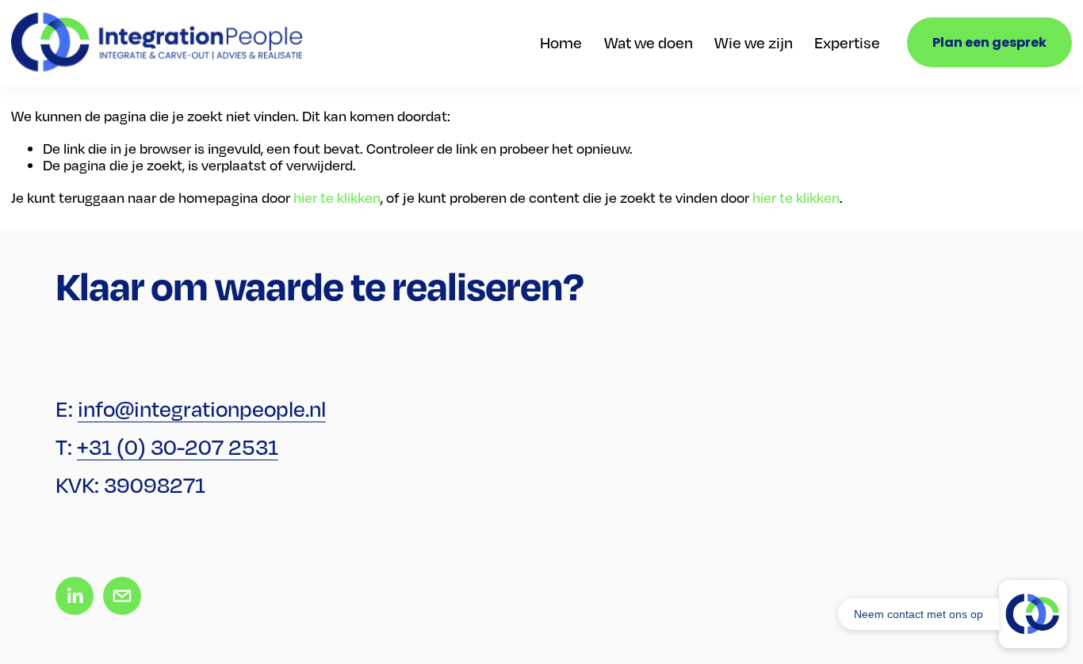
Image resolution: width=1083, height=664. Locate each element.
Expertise (847, 42)
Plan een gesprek (989, 42)
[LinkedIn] (74, 596)
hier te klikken (337, 197)
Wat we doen (648, 42)
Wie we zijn (753, 42)
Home (561, 42)
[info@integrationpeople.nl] (122, 596)
